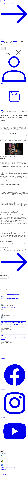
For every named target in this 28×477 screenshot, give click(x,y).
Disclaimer (3, 358)
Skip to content (2, 0)
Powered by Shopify (12, 467)
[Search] (14, 53)
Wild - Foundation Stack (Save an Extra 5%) (10, 294)
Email (8, 278)
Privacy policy (3, 470)
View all (1, 345)
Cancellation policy (4, 474)
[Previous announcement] (0, 1)
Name (8, 277)
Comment (8, 282)
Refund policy (3, 469)
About (2, 356)
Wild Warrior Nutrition (5, 467)
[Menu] (1, 37)
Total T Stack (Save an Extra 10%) (8, 307)
